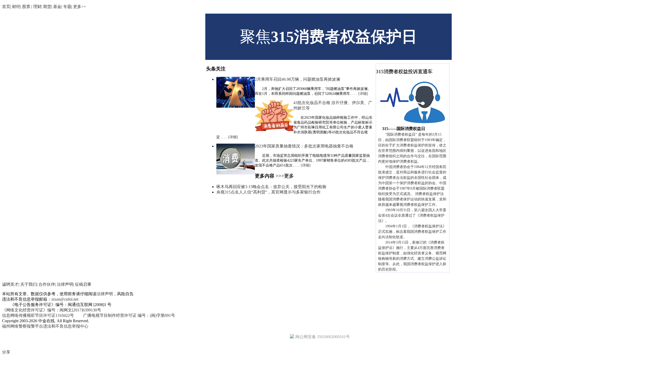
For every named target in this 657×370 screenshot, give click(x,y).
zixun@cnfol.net (64, 299)
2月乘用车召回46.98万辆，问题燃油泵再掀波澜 (297, 79)
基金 (57, 6)
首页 (6, 6)
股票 (26, 6)
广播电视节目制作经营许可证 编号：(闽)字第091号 (129, 315)
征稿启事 (83, 284)
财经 (16, 6)
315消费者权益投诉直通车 (404, 71)
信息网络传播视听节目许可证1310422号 (38, 315)
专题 (67, 6)
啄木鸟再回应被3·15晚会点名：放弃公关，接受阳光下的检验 (271, 186)
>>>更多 (285, 176)
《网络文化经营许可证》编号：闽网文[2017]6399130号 (51, 310)
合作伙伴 (46, 284)
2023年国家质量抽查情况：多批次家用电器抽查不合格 (304, 146)
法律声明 (65, 284)
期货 (47, 6)
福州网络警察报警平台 (22, 326)
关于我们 (28, 284)
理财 (37, 6)
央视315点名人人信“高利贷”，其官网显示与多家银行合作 (268, 192)
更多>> (79, 6)
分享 (6, 352)
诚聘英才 (10, 284)
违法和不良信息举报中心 (65, 326)
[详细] (363, 94)
